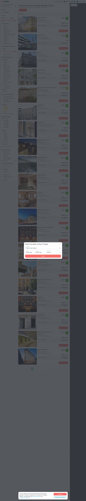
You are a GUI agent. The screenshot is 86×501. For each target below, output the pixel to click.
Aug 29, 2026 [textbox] (29, 252)
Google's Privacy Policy (24, 497)
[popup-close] (60, 244)
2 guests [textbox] (49, 252)
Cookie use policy (37, 496)
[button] (59, 248)
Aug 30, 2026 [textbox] (39, 252)
